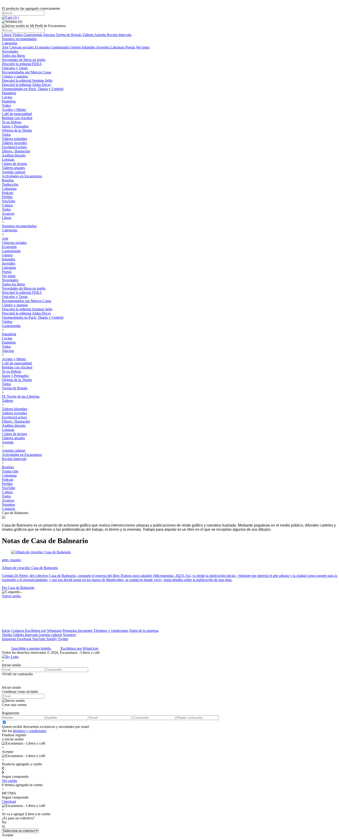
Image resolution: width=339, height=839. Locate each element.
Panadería (9, 93)
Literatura (117, 47)
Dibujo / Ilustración (16, 151)
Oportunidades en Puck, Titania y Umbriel (32, 89)
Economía (43, 47)
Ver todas (142, 47)
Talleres (88, 35)
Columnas (9, 189)
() (15, 17)
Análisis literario (14, 155)
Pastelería (9, 101)
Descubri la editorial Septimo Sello (27, 80)
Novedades (10, 51)
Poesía (130, 47)
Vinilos (18, 35)
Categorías (9, 43)
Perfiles (7, 197)
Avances (8, 213)
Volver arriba (11, 596)
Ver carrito (9, 781)
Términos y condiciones (110, 631)
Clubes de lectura (14, 164)
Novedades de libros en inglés (23, 60)
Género (76, 47)
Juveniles (103, 47)
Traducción (10, 184)
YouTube (8, 201)
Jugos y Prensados (15, 126)
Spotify (52, 639)
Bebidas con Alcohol (17, 118)
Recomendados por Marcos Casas (26, 72)
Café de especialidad (17, 114)
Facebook (24, 639)
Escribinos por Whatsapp (43, 631)
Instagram (9, 639)
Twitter (63, 639)
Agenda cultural (13, 172)
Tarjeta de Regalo (69, 35)
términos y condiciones (29, 731)
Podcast (7, 193)
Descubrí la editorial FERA (22, 64)
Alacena (49, 35)
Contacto (8, 509)
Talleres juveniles (14, 143)
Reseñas (8, 180)
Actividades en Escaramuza (22, 176)
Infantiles (89, 47)
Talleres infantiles (14, 139)
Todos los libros (13, 56)
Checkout (9, 801)
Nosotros (8, 504)
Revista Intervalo (119, 35)
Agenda (100, 35)
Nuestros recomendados (19, 39)
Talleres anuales (13, 168)
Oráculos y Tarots (15, 68)
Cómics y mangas (15, 76)
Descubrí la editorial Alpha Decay (26, 85)
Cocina (7, 97)
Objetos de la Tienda (17, 130)
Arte (5, 47)
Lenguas (8, 159)
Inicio (6, 631)
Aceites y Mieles (14, 110)
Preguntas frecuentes (77, 631)
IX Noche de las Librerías (20, 396)
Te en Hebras (11, 122)
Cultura (7, 205)
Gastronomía (33, 35)
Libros (7, 35)
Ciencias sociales (22, 47)
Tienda (7, 635)
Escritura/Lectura (14, 147)
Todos (6, 105)
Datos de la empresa (143, 631)
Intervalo (32, 635)
